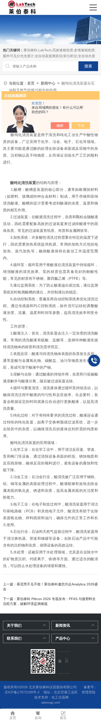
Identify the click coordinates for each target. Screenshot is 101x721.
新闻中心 (48, 83)
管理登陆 (88, 692)
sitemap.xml (50, 702)
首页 (31, 83)
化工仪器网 (60, 697)
